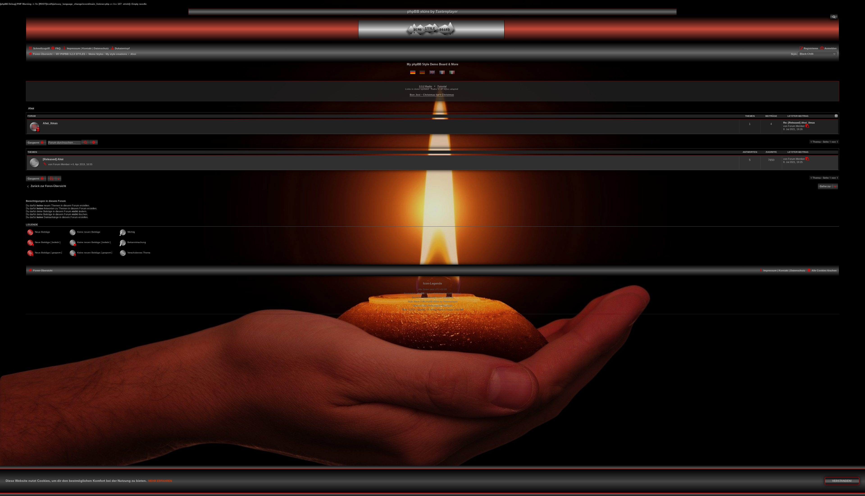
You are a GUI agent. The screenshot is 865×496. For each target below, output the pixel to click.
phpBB (420, 293)
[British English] (432, 72)
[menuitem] (834, 16)
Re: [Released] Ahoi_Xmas (799, 122)
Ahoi (31, 108)
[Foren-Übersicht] (435, 29)
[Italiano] (451, 72)
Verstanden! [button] (842, 480)
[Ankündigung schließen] (836, 83)
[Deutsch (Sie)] (422, 72)
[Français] (442, 72)
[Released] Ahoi (53, 159)
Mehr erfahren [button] (160, 480)
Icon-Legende (432, 283)
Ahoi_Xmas (50, 123)
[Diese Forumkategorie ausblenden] (836, 115)
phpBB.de (448, 297)
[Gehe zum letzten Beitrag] (807, 158)
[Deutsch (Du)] (413, 72)
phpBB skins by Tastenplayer (441, 301)
